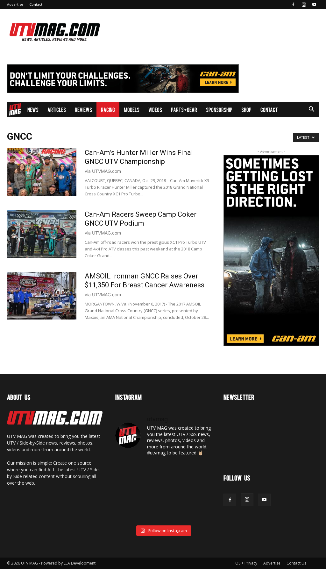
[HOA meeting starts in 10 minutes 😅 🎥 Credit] (196, 472)
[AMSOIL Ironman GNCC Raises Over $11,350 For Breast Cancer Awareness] (41, 296)
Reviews (83, 109)
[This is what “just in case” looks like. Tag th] (163, 472)
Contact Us (296, 563)
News (33, 109)
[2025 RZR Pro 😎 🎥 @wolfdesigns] (163, 511)
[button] (311, 110)
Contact (35, 4)
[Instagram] (303, 4)
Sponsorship (219, 109)
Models (131, 109)
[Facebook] (293, 4)
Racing (108, 109)
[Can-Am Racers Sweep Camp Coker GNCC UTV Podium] (41, 234)
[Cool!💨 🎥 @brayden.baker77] (196, 511)
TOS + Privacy (245, 563)
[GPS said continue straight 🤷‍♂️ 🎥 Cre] (130, 491)
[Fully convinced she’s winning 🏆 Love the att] (130, 472)
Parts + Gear (184, 109)
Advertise (15, 4)
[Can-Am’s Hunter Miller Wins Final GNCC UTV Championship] (41, 172)
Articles (56, 109)
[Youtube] (314, 4)
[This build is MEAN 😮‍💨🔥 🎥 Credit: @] (130, 511)
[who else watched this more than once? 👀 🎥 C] (196, 491)
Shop (246, 109)
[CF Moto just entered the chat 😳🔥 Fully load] (163, 491)
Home (15, 109)
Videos (155, 109)
